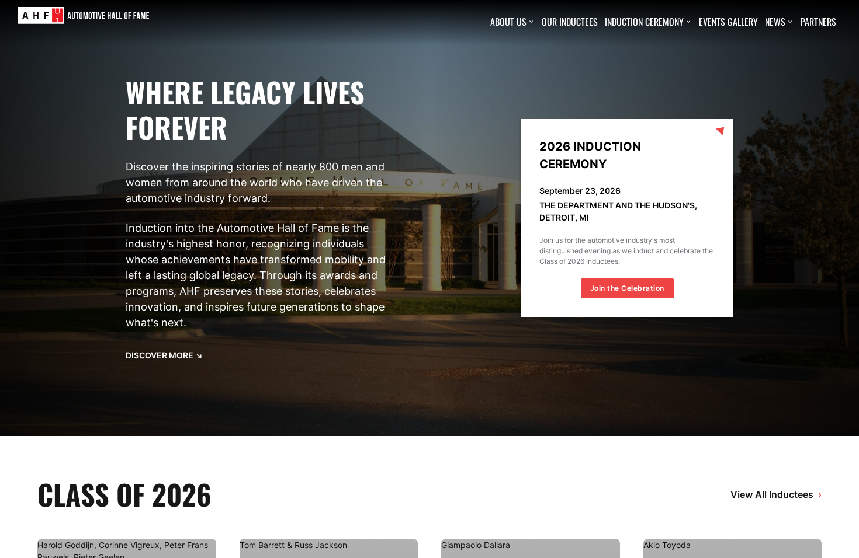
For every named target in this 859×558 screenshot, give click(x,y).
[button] (512, 21)
